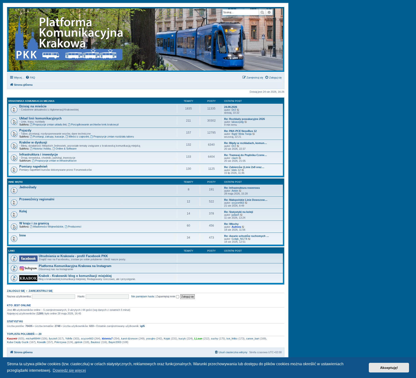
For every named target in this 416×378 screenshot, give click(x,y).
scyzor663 (238, 202)
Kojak (167, 338)
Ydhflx (68, 338)
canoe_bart (252, 338)
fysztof (53, 338)
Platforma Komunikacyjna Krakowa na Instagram (75, 266)
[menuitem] (30, 77)
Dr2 (234, 109)
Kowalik (41, 342)
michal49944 (33, 338)
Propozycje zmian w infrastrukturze (56, 160)
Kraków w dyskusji (33, 142)
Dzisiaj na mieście (32, 106)
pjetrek (79, 342)
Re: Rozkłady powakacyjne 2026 (244, 118)
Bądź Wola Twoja (242, 133)
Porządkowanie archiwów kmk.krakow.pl (94, 124)
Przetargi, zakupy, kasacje (48, 136)
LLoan (198, 338)
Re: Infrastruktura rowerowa (242, 187)
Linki (11, 250)
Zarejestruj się (40, 290)
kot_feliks (232, 338)
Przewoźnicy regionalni (36, 199)
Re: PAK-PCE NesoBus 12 (240, 131)
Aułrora (236, 226)
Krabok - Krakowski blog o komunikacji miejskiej (75, 276)
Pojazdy (25, 130)
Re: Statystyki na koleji (238, 211)
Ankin (235, 190)
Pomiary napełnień (33, 166)
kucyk (182, 338)
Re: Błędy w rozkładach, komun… (245, 143)
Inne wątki (15, 182)
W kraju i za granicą (34, 223)
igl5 (142, 326)
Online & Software (66, 148)
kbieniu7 (107, 338)
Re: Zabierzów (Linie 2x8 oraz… (244, 167)
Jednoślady (27, 187)
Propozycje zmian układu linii (49, 124)
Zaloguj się (16, 290)
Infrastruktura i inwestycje (38, 154)
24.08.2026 (230, 106)
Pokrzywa (60, 342)
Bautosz (95, 342)
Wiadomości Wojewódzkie (48, 226)
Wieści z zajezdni (79, 136)
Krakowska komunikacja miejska (31, 101)
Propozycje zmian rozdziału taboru (113, 136)
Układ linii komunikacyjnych (40, 118)
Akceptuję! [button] (389, 368)
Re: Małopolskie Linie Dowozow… (245, 199)
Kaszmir (12, 338)
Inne (22, 235)
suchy (214, 338)
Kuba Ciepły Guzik (18, 342)
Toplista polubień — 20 (24, 333)
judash (235, 214)
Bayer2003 (115, 342)
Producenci (74, 226)
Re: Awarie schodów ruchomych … (246, 236)
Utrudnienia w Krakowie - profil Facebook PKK (73, 256)
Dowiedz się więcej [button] (69, 370)
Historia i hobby (42, 148)
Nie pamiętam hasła (142, 296)
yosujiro (150, 338)
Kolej (23, 211)
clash (235, 157)
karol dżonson (129, 338)
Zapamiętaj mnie (166, 296)
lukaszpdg (238, 121)
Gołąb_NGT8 (239, 238)
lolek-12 (236, 170)
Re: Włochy (231, 223)
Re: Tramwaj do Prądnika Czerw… (245, 155)
